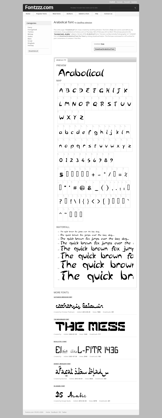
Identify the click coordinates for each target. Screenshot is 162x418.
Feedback (54, 412)
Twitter (64, 412)
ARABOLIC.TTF (61, 60)
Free (102, 44)
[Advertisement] (38, 94)
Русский (127, 2)
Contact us (108, 14)
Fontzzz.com (39, 7)
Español (134, 2)
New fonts (57, 14)
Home (28, 14)
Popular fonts (41, 14)
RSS (60, 412)
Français (119, 2)
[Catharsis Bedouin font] (89, 300)
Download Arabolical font (104, 49)
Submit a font (84, 14)
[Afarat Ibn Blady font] (89, 367)
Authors (70, 14)
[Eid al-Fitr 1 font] (89, 345)
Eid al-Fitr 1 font (60, 341)
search (135, 8)
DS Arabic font (59, 386)
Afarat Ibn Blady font (62, 364)
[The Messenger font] (89, 322)
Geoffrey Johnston (84, 22)
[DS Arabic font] (89, 389)
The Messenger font (61, 319)
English (112, 2)
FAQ (96, 14)
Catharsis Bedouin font (63, 297)
